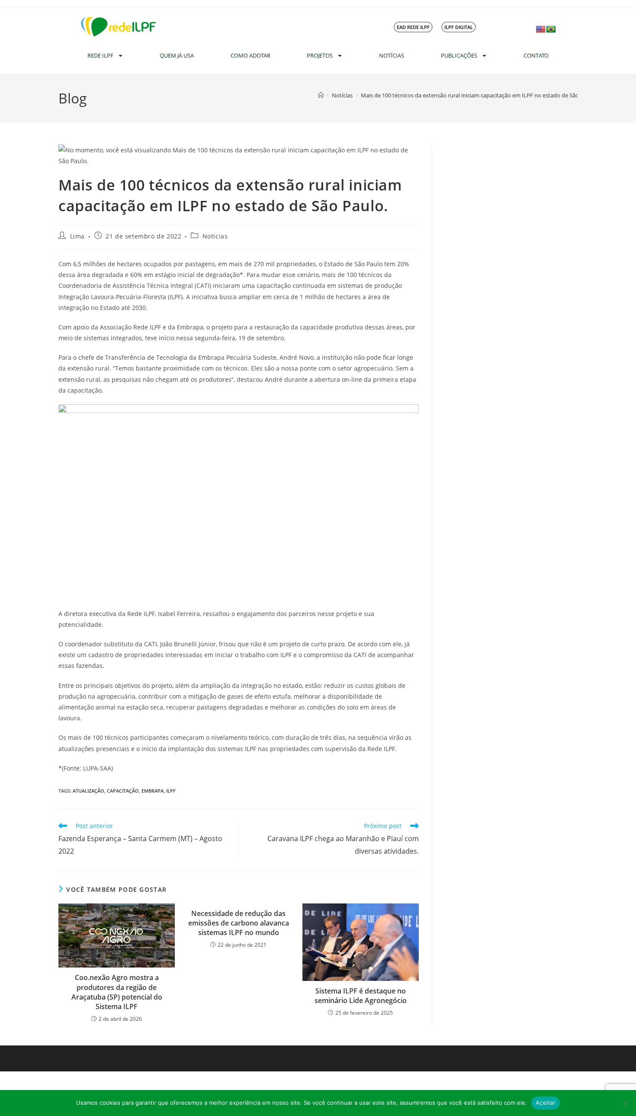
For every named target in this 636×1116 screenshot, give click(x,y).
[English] (541, 30)
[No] (625, 1103)
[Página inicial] (321, 95)
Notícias (391, 55)
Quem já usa (177, 55)
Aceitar (546, 1102)
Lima (77, 236)
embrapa (152, 790)
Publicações (459, 55)
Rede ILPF (100, 55)
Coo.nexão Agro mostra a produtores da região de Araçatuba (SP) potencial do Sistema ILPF (116, 992)
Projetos (320, 55)
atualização (88, 790)
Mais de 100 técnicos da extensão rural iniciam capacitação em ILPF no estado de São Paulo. (478, 95)
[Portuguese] (551, 30)
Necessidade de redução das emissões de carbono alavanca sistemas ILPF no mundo (238, 923)
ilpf (171, 790)
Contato (536, 55)
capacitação (123, 790)
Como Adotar (250, 55)
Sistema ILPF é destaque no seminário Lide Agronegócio (361, 995)
